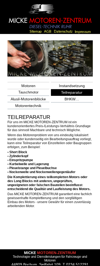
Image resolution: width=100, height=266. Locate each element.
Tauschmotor (28, 92)
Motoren (28, 86)
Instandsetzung (72, 86)
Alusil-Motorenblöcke (28, 99)
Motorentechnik (28, 106)
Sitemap (35, 31)
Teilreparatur (71, 92)
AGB (47, 31)
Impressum (83, 31)
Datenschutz (63, 31)
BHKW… (72, 99)
